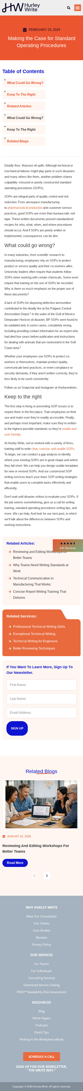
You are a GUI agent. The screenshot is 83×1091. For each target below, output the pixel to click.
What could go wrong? (25, 83)
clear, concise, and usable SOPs (52, 448)
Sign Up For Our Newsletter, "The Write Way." (41, 1068)
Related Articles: (19, 106)
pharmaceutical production (25, 207)
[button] (68, 545)
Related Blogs (18, 141)
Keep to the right (21, 94)
